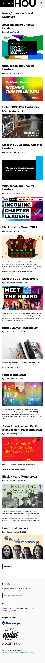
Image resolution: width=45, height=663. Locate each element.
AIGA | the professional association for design (18, 653)
